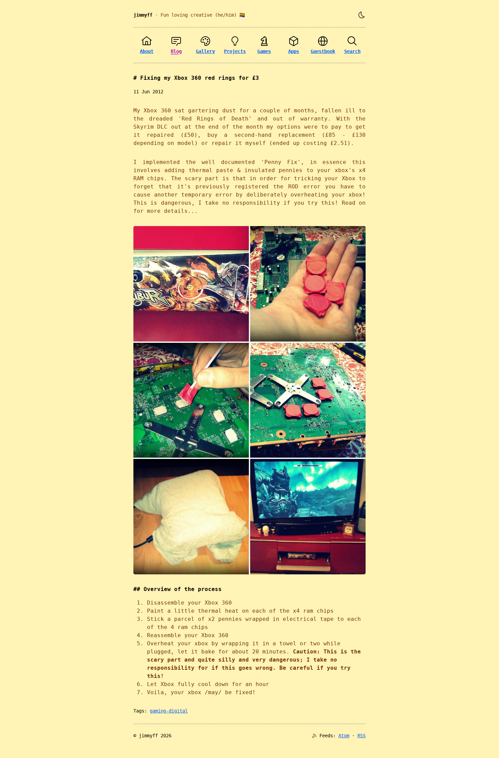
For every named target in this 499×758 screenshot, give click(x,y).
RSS (361, 735)
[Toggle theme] (361, 15)
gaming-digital (169, 711)
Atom (343, 735)
